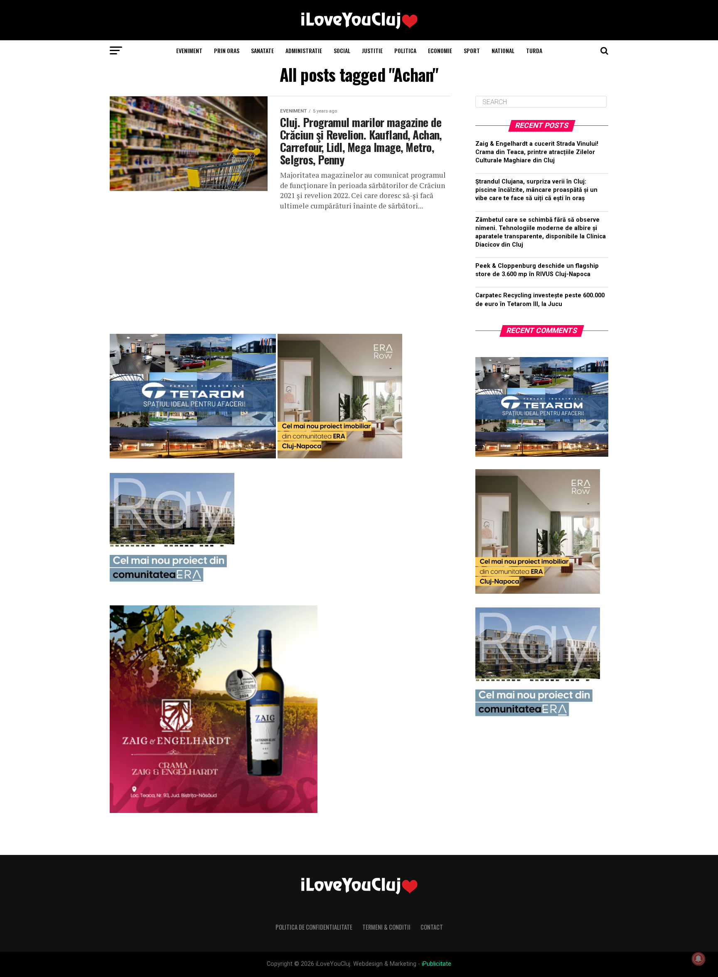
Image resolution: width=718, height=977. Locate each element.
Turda (534, 50)
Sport (472, 50)
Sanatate (262, 50)
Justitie (372, 50)
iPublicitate (436, 963)
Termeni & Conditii (386, 927)
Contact (431, 927)
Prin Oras (226, 50)
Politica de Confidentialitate (313, 927)
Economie (440, 50)
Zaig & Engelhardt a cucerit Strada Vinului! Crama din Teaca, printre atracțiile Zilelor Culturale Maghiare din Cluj (536, 152)
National (503, 50)
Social (342, 50)
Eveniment (189, 50)
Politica (405, 50)
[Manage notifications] (698, 958)
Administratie (303, 50)
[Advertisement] (280, 269)
